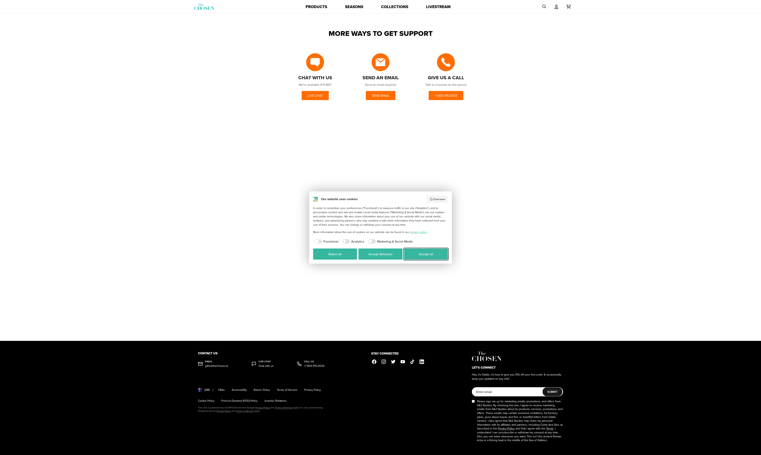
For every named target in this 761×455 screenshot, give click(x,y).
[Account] (556, 7)
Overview (439, 199)
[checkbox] (325, 241)
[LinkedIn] (422, 362)
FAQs (221, 390)
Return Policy (262, 390)
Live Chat (315, 95)
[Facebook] (374, 362)
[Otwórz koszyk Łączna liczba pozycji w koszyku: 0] (568, 6)
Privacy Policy (312, 390)
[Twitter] (393, 362)
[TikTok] (412, 362)
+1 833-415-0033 (446, 95)
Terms (550, 428)
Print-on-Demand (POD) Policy (239, 401)
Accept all (426, 254)
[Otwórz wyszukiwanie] (544, 6)
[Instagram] (384, 362)
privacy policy (418, 232)
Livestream (438, 7)
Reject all (335, 254)
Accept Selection (380, 254)
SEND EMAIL (380, 95)
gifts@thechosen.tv (216, 366)
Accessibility (239, 390)
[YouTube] (403, 362)
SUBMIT (552, 392)
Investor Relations (276, 401)
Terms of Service (287, 390)
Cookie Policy (206, 401)
